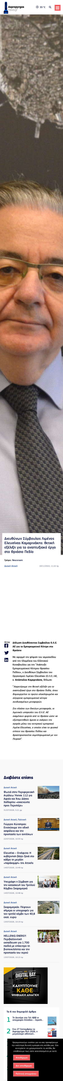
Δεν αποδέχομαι (24, 1066)
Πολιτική (22, 820)
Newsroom (17, 560)
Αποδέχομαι (22, 1057)
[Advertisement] (31, 604)
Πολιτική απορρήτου (26, 1074)
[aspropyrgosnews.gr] (14, 13)
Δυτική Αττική (10, 566)
